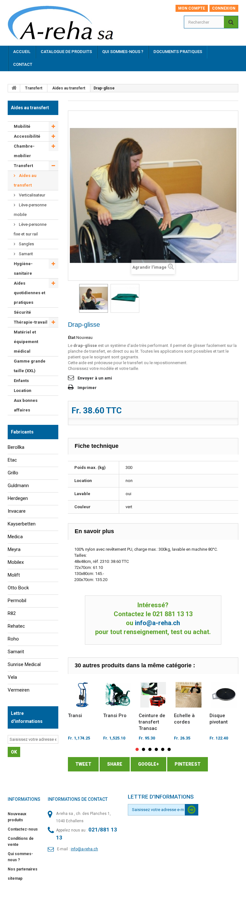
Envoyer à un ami (95, 378)
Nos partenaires (22, 869)
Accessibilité (27, 136)
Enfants (21, 380)
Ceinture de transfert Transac (152, 722)
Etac (12, 460)
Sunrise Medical (24, 664)
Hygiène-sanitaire (23, 268)
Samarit (25, 253)
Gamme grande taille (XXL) (29, 366)
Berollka (16, 447)
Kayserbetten (22, 524)
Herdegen (18, 498)
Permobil (17, 600)
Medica (15, 537)
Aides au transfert (68, 88)
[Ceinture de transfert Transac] (153, 694)
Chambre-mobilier (24, 151)
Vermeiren (18, 690)
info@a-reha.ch (157, 623)
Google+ (148, 764)
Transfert (33, 88)
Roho (13, 639)
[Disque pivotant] (224, 694)
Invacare (17, 511)
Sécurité (22, 312)
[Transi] (82, 694)
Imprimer (87, 387)
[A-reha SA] (65, 25)
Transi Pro (115, 715)
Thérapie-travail (30, 322)
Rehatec (16, 626)
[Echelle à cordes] (188, 694)
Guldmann (18, 485)
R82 (12, 613)
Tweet (83, 764)
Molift (14, 575)
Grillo (13, 473)
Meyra (14, 549)
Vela (12, 677)
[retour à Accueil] (14, 88)
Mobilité (22, 126)
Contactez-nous (23, 829)
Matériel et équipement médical (26, 342)
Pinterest (188, 764)
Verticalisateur (31, 195)
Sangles (26, 243)
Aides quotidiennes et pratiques (29, 293)
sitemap (15, 878)
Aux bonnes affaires (25, 405)
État (71, 337)
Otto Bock (18, 588)
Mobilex (16, 562)
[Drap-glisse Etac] (93, 298)
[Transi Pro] (117, 694)
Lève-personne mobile (30, 210)
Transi (75, 715)
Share (114, 764)
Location (22, 390)
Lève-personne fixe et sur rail (30, 229)
